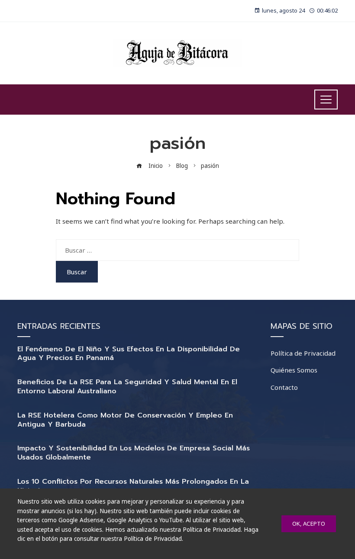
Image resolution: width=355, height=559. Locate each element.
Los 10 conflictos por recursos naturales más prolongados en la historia (133, 486)
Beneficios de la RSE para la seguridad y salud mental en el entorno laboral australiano (127, 386)
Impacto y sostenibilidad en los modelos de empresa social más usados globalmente (133, 453)
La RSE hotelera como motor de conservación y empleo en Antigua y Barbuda (125, 420)
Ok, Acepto (308, 523)
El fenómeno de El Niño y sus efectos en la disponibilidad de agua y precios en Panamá (128, 353)
